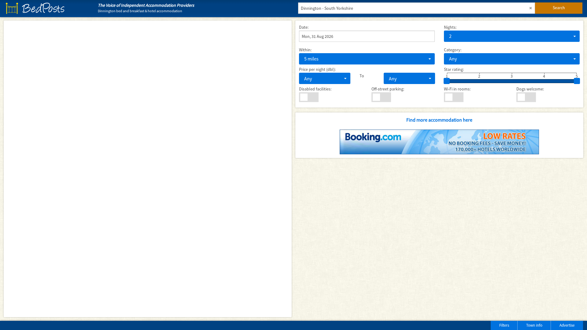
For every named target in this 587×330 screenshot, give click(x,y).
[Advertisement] (76, 324)
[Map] (147, 169)
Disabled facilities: (315, 89)
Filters (504, 325)
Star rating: (454, 69)
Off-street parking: (387, 89)
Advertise (566, 325)
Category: (452, 50)
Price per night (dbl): (317, 69)
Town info (534, 325)
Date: (303, 27)
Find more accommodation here (439, 120)
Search (559, 7)
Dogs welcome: (530, 89)
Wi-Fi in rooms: (457, 89)
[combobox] (512, 36)
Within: (305, 50)
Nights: (450, 27)
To (362, 76)
